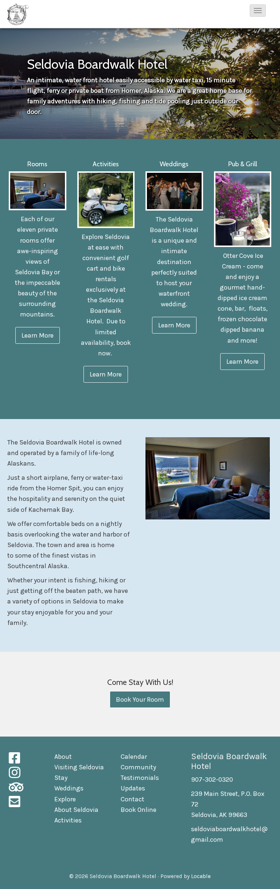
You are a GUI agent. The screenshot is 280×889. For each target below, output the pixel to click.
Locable (201, 876)
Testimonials (140, 778)
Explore (65, 799)
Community (138, 767)
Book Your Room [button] (140, 699)
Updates (133, 788)
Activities (68, 820)
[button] (258, 10)
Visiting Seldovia (79, 767)
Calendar (134, 757)
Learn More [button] (38, 335)
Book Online (138, 810)
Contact (132, 799)
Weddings (68, 788)
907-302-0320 (212, 780)
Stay (60, 778)
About (63, 757)
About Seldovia (76, 810)
